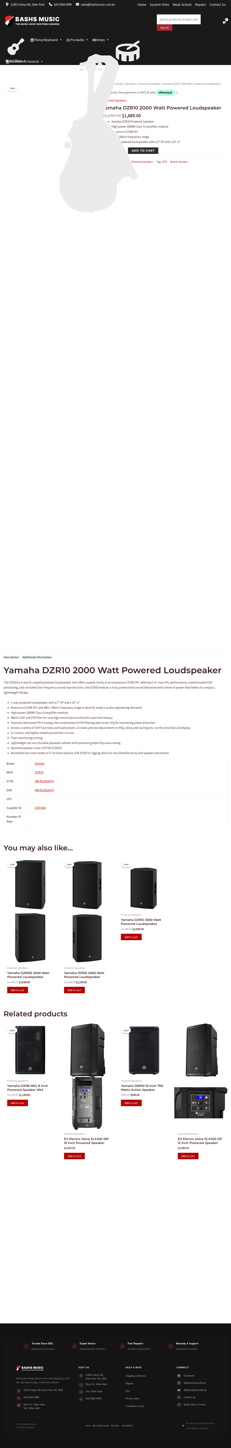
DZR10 (39, 772)
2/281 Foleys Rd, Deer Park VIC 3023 (43, 1390)
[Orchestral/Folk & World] (115, 54)
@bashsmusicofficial (195, 1383)
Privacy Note (132, 1398)
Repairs (200, 4)
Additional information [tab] (37, 657)
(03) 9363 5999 (31, 1397)
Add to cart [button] (17, 990)
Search (164, 27)
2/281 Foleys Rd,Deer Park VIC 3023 (96, 1377)
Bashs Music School (194, 1404)
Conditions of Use (135, 1406)
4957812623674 (44, 781)
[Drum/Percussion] (127, 39)
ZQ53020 (40, 808)
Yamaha (40, 764)
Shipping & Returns (136, 1376)
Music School (182, 4)
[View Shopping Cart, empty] (224, 22)
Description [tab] (11, 657)
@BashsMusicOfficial (195, 1390)
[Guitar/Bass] (16, 39)
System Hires (159, 4)
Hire (128, 1391)
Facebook (189, 1375)
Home (142, 4)
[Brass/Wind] (106, 47)
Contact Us (218, 4)
